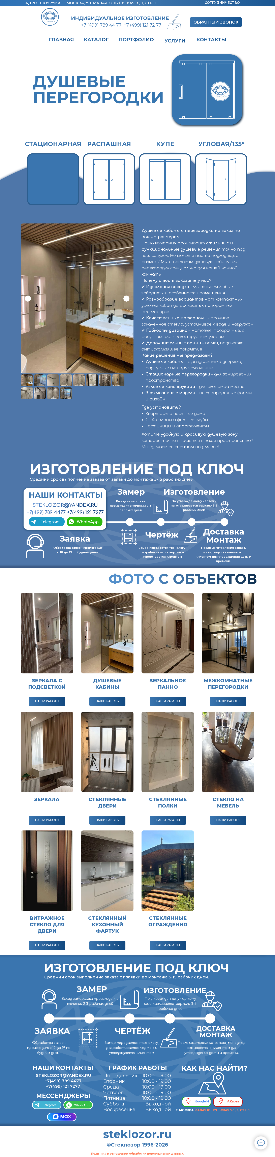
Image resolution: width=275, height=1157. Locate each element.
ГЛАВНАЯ (61, 39)
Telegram (49, 1105)
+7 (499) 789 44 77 (101, 25)
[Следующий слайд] (126, 299)
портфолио (136, 39)
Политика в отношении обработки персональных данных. (137, 1153)
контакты (211, 39)
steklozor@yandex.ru (63, 1075)
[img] (212, 1085)
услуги (174, 41)
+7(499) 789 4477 (46, 512)
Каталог (96, 39)
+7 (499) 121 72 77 (142, 25)
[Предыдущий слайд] (28, 299)
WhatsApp (88, 522)
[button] (216, 22)
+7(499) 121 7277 (85, 512)
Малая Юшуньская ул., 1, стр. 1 (222, 1110)
